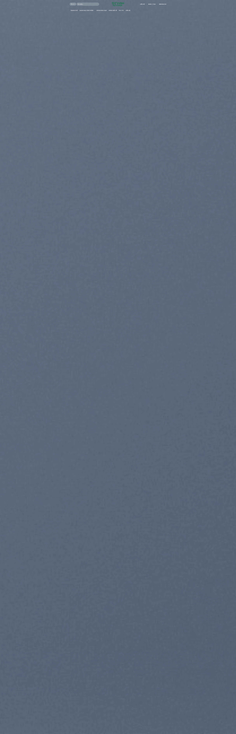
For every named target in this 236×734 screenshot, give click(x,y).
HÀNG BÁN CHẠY (102, 10)
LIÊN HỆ (128, 10)
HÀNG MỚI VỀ (113, 10)
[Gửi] (97, 4)
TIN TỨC (121, 10)
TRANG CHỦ (74, 10)
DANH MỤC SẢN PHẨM (86, 10)
